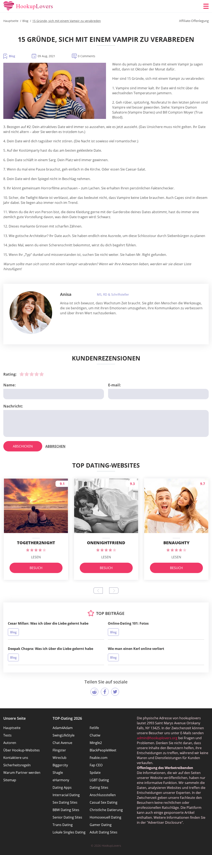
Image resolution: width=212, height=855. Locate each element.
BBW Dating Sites (66, 810)
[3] (31, 374)
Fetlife (94, 728)
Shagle (58, 772)
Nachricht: (13, 406)
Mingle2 (96, 742)
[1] (21, 374)
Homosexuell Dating (105, 817)
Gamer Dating (101, 824)
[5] (41, 374)
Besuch (36, 568)
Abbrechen (55, 446)
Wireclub (59, 757)
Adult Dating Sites (103, 832)
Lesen (36, 557)
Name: (9, 384)
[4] (36, 374)
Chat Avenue (62, 742)
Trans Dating (63, 824)
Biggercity (60, 765)
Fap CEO (96, 765)
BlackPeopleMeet (103, 750)
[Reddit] (94, 692)
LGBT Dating (99, 780)
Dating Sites (99, 787)
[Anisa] (31, 312)
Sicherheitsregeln (17, 765)
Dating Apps (62, 787)
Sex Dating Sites (65, 802)
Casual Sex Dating (103, 802)
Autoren (9, 742)
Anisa (65, 294)
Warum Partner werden (21, 772)
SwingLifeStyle (64, 735)
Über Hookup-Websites (21, 750)
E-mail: (114, 384)
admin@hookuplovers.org (157, 738)
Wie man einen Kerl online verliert (136, 648)
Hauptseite (11, 728)
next (114, 590)
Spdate (95, 772)
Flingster (59, 750)
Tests (7, 735)
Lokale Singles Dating (69, 832)
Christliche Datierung (106, 810)
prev (98, 590)
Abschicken (23, 446)
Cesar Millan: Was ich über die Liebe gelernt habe (48, 623)
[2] (26, 374)
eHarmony (61, 780)
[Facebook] (105, 692)
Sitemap (9, 780)
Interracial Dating (66, 795)
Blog (12, 56)
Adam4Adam (63, 728)
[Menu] (206, 6)
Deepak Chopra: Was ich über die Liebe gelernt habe (50, 648)
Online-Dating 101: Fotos (128, 623)
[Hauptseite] (28, 6)
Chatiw (95, 735)
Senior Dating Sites (67, 817)
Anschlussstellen (103, 795)
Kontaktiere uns (15, 757)
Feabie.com (98, 757)
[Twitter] (115, 692)
